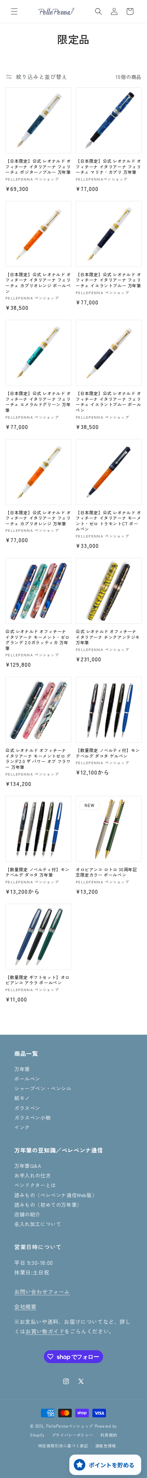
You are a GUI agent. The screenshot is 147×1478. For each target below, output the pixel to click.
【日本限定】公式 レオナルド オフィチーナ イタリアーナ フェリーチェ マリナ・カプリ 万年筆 (108, 166)
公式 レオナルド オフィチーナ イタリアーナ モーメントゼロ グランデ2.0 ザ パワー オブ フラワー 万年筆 (38, 758)
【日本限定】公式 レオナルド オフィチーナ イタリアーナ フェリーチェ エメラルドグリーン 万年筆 (38, 401)
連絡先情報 (105, 1445)
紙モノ (22, 1097)
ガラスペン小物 (32, 1117)
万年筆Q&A (27, 1165)
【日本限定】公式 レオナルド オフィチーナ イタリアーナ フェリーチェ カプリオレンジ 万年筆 (38, 518)
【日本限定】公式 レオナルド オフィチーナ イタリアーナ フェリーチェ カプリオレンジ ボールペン (38, 283)
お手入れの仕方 (32, 1175)
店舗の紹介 (27, 1214)
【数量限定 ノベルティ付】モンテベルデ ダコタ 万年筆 (37, 872)
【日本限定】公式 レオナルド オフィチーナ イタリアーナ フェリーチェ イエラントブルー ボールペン (108, 401)
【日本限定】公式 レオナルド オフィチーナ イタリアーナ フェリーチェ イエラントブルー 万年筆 (108, 280)
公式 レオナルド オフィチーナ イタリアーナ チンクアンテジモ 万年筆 (108, 637)
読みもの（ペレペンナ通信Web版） (55, 1195)
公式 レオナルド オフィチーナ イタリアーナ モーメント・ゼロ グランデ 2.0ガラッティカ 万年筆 (37, 640)
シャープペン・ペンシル (43, 1088)
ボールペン (27, 1078)
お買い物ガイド (44, 1331)
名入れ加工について (37, 1223)
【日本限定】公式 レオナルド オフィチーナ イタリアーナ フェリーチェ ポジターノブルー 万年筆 (38, 166)
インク (22, 1127)
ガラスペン (27, 1107)
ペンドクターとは (35, 1185)
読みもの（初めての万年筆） (48, 1204)
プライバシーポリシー (72, 1435)
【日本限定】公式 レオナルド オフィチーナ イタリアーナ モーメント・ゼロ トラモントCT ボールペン (108, 521)
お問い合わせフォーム (42, 1291)
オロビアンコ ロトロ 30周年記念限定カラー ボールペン (106, 872)
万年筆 (22, 1069)
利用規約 (108, 1435)
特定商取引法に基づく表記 (63, 1445)
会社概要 (25, 1306)
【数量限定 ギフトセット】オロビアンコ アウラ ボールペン (37, 979)
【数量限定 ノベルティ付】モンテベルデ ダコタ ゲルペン (108, 752)
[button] (14, 11)
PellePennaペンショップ (69, 1426)
